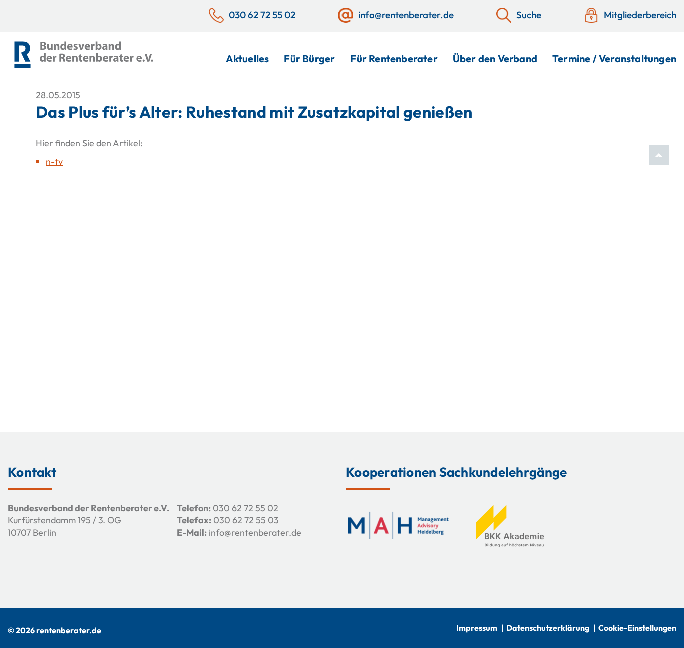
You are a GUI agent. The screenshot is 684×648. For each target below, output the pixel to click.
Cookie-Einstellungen (637, 628)
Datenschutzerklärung (547, 628)
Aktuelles (247, 58)
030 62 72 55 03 (246, 520)
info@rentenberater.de (255, 532)
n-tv (54, 161)
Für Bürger (309, 58)
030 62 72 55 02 (245, 508)
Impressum (476, 628)
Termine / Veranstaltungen (614, 58)
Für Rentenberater (393, 58)
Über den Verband (495, 58)
